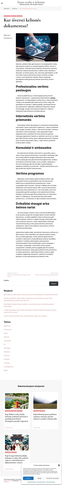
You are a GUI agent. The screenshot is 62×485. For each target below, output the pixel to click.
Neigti (39, 478)
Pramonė (7, 355)
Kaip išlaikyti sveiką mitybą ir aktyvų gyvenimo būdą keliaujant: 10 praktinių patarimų (31, 294)
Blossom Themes (8, 480)
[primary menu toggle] (2, 3)
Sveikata (6, 359)
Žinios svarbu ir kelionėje (31, 2)
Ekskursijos (7, 329)
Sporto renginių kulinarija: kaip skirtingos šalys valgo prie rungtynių (25, 316)
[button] (59, 465)
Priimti (28, 478)
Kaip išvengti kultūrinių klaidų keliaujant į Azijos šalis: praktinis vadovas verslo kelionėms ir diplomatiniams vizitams (16, 459)
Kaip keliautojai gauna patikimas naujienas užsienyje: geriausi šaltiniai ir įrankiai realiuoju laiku (45, 416)
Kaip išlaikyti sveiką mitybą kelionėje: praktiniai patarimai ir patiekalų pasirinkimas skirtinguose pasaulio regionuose (16, 417)
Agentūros (7, 326)
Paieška (6, 280)
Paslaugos (7, 348)
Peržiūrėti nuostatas (52, 478)
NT (5, 344)
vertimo (52, 98)
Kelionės (6, 337)
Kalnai (6, 333)
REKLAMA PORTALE (32, 482)
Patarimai (7, 352)
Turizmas (7, 363)
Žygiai (6, 370)
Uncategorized (8, 366)
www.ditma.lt (7, 35)
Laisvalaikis (7, 340)
